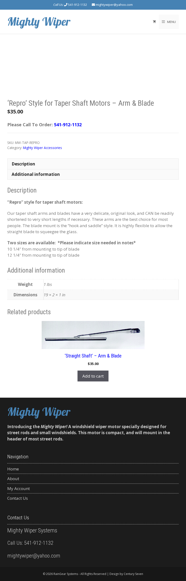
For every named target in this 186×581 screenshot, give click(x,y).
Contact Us (17, 498)
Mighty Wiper (38, 21)
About (13, 478)
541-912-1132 (77, 4)
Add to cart (93, 376)
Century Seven (133, 574)
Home (13, 469)
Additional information (36, 174)
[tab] (93, 163)
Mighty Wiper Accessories (42, 147)
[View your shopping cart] (154, 22)
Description (23, 164)
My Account (18, 488)
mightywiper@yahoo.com (114, 4)
